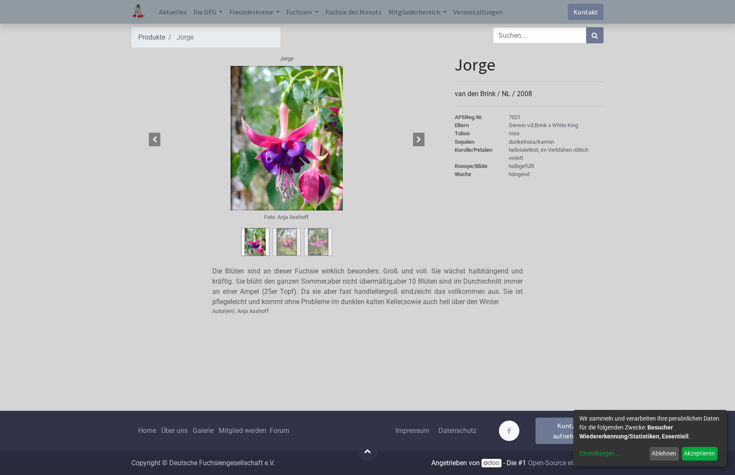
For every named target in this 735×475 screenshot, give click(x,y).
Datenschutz (457, 431)
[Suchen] (595, 35)
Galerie (203, 431)
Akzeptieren (699, 453)
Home (147, 431)
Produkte (151, 37)
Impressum (412, 431)
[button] (154, 139)
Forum (279, 431)
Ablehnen (664, 453)
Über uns (174, 431)
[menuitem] (173, 11)
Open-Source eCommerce (566, 463)
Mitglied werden (243, 431)
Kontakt (585, 12)
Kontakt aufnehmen (570, 430)
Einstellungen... (599, 453)
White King (565, 125)
